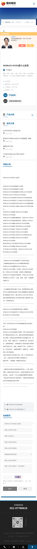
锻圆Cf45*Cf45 (8, 146)
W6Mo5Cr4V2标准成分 (16, 404)
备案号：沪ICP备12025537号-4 (19, 536)
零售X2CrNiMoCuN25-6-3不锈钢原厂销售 (17, 138)
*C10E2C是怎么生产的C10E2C (13, 154)
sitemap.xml (29, 541)
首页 (12, 22)
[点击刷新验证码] (18, 477)
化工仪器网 (14, 541)
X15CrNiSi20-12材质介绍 (11, 130)
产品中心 (18, 22)
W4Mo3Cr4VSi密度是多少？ (17, 409)
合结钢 (27, 22)
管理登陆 (21, 541)
